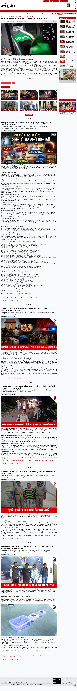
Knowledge (23, 13)
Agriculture (29, 13)
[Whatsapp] (75, 1)
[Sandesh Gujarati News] (9, 5)
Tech (34, 13)
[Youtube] (75, 8)
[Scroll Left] (1, 14)
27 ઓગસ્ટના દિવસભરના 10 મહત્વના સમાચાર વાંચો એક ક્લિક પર (22, 297)
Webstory (31, 10)
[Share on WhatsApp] (75, 685)
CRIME (54, 10)
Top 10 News (63, 18)
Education (16, 13)
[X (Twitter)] (53, 21)
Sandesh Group (39, 681)
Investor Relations (5, 681)
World (42, 10)
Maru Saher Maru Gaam (14, 10)
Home (2, 10)
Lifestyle (58, 10)
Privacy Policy (31, 681)
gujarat (6, 16)
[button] (69, 1)
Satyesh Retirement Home (6, 682)
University (8, 82)
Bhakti (71, 10)
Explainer (10, 13)
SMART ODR (26, 682)
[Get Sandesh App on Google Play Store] (56, 679)
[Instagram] (75, 6)
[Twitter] (75, 4)
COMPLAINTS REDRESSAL (18, 682)
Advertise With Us (14, 681)
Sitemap (24, 681)
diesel (13, 82)
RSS (20, 681)
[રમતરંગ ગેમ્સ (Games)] (52, 13)
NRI (42, 13)
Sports (50, 10)
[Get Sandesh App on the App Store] (56, 682)
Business (37, 10)
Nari (38, 13)
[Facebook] (75, 3)
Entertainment (65, 10)
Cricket (46, 10)
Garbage (3, 82)
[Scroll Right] (50, 14)
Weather (22, 10)
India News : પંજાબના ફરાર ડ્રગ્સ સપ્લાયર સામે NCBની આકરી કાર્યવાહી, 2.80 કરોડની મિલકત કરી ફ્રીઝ (31, 535)
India (27, 10)
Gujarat (6, 10)
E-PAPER (46, 1)
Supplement (54, 1)
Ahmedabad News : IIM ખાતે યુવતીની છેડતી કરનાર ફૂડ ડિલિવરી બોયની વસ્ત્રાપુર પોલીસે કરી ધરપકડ (30, 460)
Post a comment (29, 114)
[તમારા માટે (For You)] (55, 13)
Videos (5, 13)
